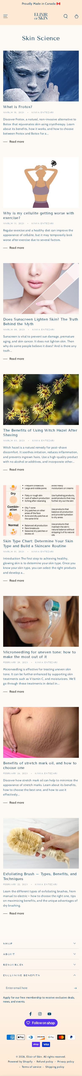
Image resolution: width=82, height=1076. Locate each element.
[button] (65, 16)
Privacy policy (65, 1061)
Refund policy (45, 1061)
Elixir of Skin (34, 1056)
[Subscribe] (76, 988)
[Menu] (5, 16)
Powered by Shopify (20, 1061)
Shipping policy (54, 1066)
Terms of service (31, 1066)
